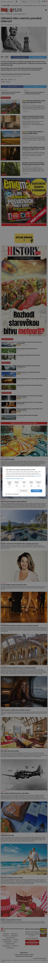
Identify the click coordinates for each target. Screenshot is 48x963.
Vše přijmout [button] (36, 490)
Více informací (38, 476)
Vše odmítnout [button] (24, 490)
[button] (24, 478)
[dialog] (24, 481)
